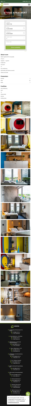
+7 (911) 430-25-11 (16, 376)
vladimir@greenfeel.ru (16, 368)
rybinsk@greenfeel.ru (16, 391)
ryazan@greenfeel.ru (16, 349)
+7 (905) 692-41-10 (16, 381)
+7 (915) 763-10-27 (16, 369)
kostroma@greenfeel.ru (16, 380)
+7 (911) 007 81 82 (16, 333)
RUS (2, 1)
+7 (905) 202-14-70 (16, 357)
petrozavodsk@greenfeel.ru (16, 374)
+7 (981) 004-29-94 (16, 363)
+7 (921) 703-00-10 (16, 339)
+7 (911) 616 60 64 (16, 345)
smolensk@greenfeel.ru (16, 361)
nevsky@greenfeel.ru (16, 332)
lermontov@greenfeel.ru (16, 356)
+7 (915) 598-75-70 (16, 351)
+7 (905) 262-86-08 (16, 387)
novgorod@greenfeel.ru (16, 344)
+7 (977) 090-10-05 (16, 393)
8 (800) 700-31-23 (26, 1)
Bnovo (25, 51)
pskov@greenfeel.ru (16, 337)
